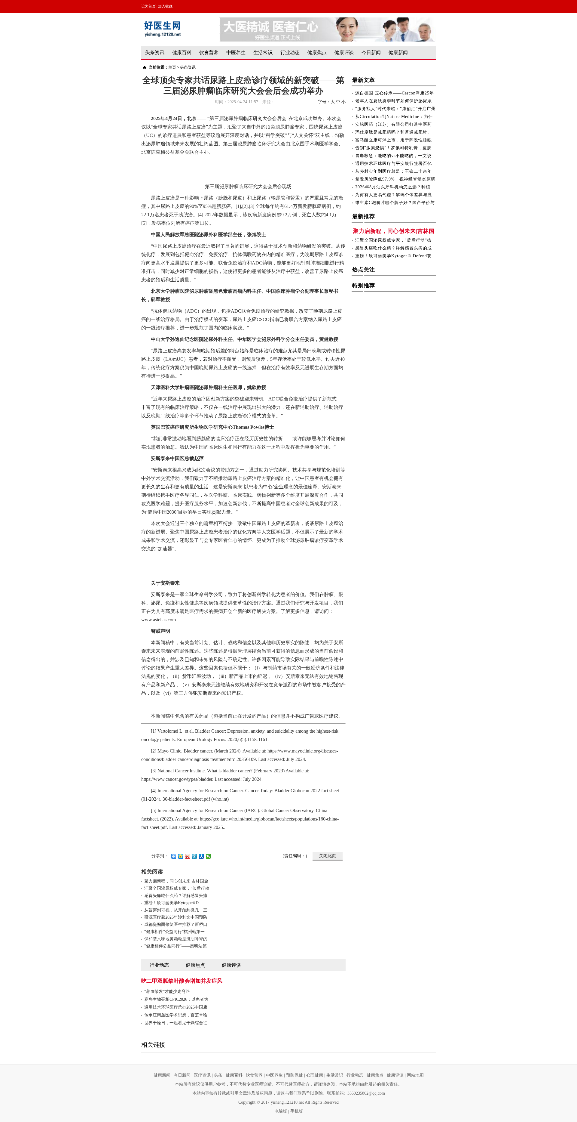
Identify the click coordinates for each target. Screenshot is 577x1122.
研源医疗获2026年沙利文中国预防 (175, 917)
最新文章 (363, 80)
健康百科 (181, 52)
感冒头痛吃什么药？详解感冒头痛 (175, 895)
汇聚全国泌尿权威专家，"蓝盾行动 (176, 888)
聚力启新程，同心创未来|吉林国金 (176, 881)
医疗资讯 (202, 1075)
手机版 (296, 1111)
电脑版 (280, 1111)
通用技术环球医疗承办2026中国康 (175, 1007)
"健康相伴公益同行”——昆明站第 (175, 946)
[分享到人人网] (201, 856)
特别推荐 (363, 286)
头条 (218, 1075)
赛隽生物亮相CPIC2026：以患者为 (176, 999)
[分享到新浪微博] (187, 856)
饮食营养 (208, 52)
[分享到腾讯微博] (194, 856)
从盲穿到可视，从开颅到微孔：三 (175, 910)
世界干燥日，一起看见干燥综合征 (175, 1023)
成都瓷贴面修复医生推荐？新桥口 (175, 924)
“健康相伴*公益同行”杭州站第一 (174, 931)
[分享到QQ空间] (180, 856)
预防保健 (294, 1075)
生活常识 (263, 52)
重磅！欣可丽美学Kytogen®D (171, 903)
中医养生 (236, 52)
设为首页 (148, 6)
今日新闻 (371, 52)
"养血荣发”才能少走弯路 (167, 991)
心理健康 (314, 1075)
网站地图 (415, 1075)
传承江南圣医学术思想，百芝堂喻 (175, 1015)
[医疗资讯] (327, 20)
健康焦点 (317, 52)
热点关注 (363, 270)
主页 (172, 67)
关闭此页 (327, 856)
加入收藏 (165, 6)
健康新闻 (398, 52)
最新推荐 (363, 216)
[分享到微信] (208, 856)
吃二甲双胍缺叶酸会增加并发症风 (181, 981)
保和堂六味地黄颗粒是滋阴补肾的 (175, 939)
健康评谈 (344, 52)
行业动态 (290, 52)
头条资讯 (154, 52)
